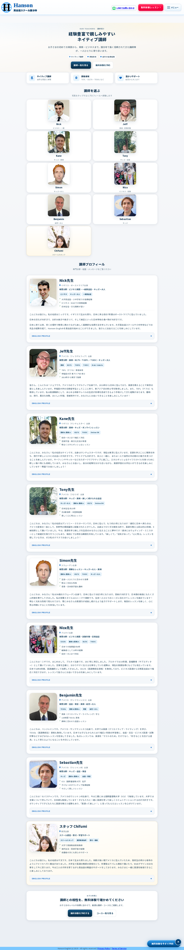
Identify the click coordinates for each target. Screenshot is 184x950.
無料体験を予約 (103, 65)
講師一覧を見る (81, 65)
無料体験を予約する (80, 913)
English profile (41, 336)
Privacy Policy (104, 948)
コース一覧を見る (105, 913)
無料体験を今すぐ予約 (163, 943)
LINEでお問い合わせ (125, 8)
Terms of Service (119, 948)
